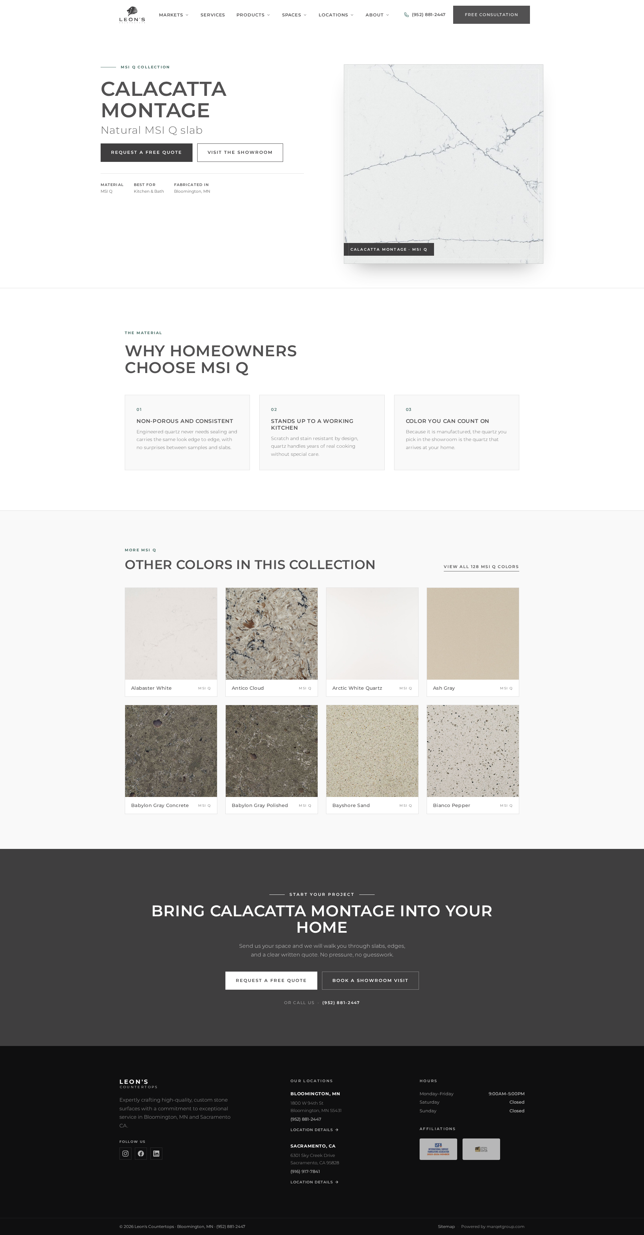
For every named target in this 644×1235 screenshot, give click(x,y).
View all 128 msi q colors (481, 566)
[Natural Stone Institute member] (481, 1149)
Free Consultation (491, 14)
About (375, 14)
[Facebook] (141, 1154)
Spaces (291, 14)
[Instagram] (125, 1154)
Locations (333, 14)
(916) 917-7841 (305, 1171)
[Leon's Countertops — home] (132, 14)
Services (213, 14)
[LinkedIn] (156, 1154)
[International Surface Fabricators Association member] (438, 1149)
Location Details (311, 1129)
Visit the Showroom (240, 152)
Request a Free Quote (146, 152)
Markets (171, 14)
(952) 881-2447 (341, 1002)
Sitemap (446, 1226)
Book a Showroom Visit (370, 980)
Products (250, 14)
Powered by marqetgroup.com (493, 1226)
